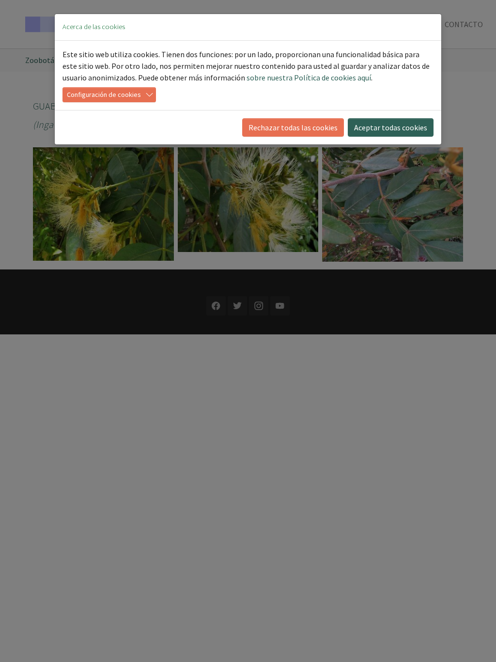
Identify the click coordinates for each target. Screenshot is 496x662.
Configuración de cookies (104, 94)
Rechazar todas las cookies (293, 127)
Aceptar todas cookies (390, 127)
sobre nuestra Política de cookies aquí (309, 77)
